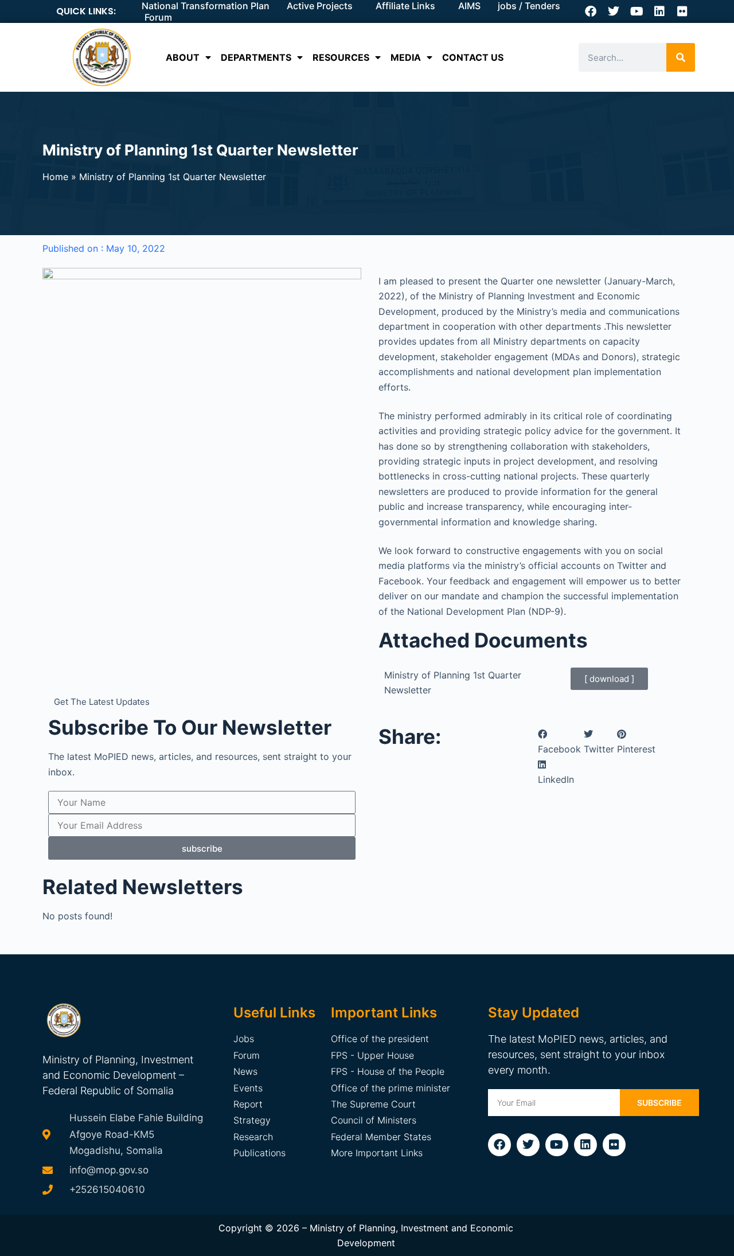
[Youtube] (636, 11)
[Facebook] (590, 11)
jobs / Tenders (529, 5)
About (183, 57)
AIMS (469, 5)
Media (406, 57)
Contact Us (472, 57)
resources (341, 57)
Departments (256, 57)
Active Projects (320, 5)
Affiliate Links (405, 5)
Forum (158, 17)
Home (55, 176)
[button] (559, 742)
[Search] (680, 57)
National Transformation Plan (206, 5)
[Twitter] (613, 11)
